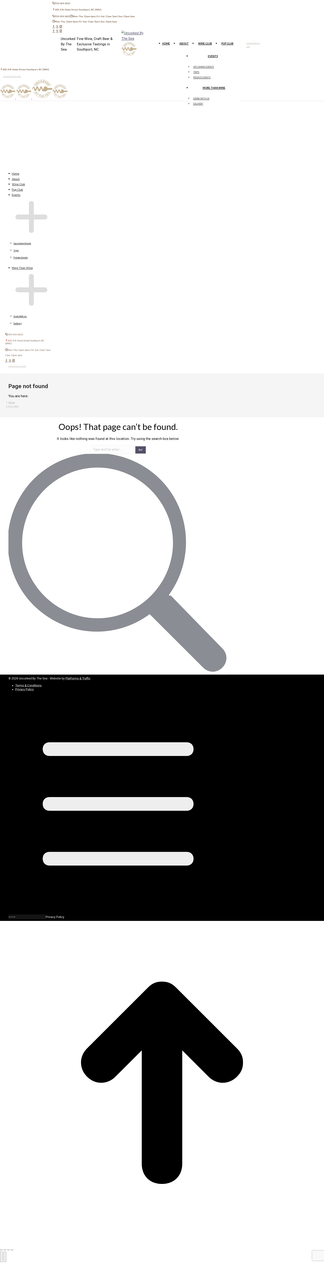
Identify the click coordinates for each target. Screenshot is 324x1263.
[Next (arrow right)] (5, 1257)
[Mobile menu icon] (1, 60)
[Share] (5, 1249)
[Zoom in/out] (12, 1249)
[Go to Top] (162, 1243)
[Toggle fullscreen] (8, 1249)
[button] (28, 166)
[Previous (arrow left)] (1, 1257)
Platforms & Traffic (77, 678)
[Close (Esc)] (1, 1249)
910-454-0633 (62, 3)
